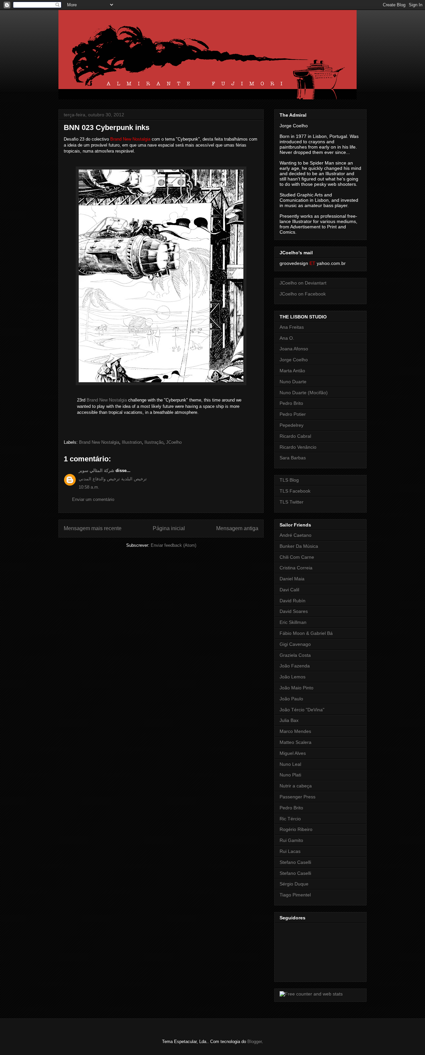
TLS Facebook (295, 491)
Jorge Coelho (294, 359)
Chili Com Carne (297, 557)
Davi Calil (289, 589)
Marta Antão (292, 370)
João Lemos (292, 676)
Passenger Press (297, 796)
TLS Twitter (291, 502)
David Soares (294, 611)
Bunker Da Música (299, 546)
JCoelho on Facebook (303, 293)
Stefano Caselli (295, 862)
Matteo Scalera (295, 742)
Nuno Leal (290, 764)
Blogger (254, 1041)
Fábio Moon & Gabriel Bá (306, 633)
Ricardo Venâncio (298, 447)
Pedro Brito (291, 403)
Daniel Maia (292, 578)
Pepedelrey (291, 425)
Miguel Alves (293, 753)
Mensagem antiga (237, 528)
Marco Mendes (295, 731)
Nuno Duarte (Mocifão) (304, 392)
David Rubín (292, 600)
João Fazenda (295, 665)
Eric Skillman (293, 622)
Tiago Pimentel (295, 894)
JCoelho (174, 442)
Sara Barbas (293, 457)
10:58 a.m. (89, 487)
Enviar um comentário (93, 499)
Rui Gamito (291, 840)
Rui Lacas (290, 851)
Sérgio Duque (294, 883)
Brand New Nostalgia (107, 400)
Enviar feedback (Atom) (173, 545)
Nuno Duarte (293, 381)
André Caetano (295, 535)
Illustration (132, 442)
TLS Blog (289, 480)
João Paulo (291, 698)
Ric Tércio (290, 818)
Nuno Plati (290, 774)
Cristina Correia (296, 567)
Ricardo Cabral (295, 436)
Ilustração (153, 442)
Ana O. (287, 338)
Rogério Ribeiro (296, 829)
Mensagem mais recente (93, 528)
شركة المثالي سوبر (96, 470)
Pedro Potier (293, 414)
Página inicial (169, 528)
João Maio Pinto (296, 687)
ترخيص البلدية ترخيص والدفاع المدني (113, 478)
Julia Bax (289, 720)
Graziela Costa (295, 655)
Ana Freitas (292, 327)
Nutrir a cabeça (296, 785)
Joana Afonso (294, 348)
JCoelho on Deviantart (303, 283)
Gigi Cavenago (295, 644)
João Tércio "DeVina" (302, 709)
